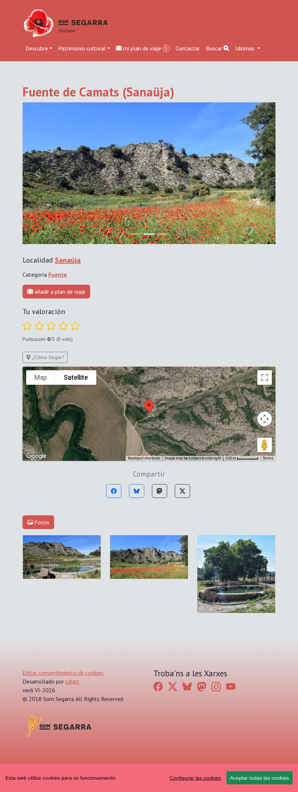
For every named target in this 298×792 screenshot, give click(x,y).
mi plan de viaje (145, 48)
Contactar (188, 48)
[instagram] (216, 686)
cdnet (72, 681)
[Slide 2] (162, 234)
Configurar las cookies (195, 778)
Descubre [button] (36, 48)
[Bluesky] (136, 491)
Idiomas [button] (245, 48)
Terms (268, 458)
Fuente (57, 274)
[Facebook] (113, 491)
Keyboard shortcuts (144, 458)
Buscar (215, 48)
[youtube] (230, 686)
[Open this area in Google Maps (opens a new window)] (36, 456)
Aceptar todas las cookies (259, 778)
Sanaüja (68, 260)
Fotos (41, 522)
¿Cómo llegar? (47, 357)
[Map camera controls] (264, 419)
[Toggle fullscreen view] (264, 377)
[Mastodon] (159, 491)
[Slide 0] (135, 234)
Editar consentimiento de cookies (63, 672)
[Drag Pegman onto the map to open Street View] (264, 445)
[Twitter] (182, 491)
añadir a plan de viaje (59, 291)
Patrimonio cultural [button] (82, 48)
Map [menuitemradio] (41, 377)
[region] (149, 778)
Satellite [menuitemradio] (76, 377)
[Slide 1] (149, 234)
